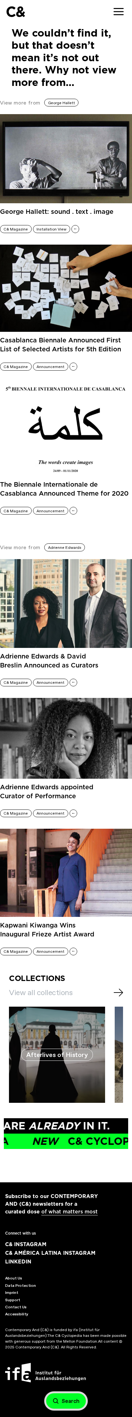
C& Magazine (16, 229)
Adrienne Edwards (64, 547)
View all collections (40, 992)
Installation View (51, 229)
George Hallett (61, 103)
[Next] (118, 992)
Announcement (50, 367)
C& (15, 12)
